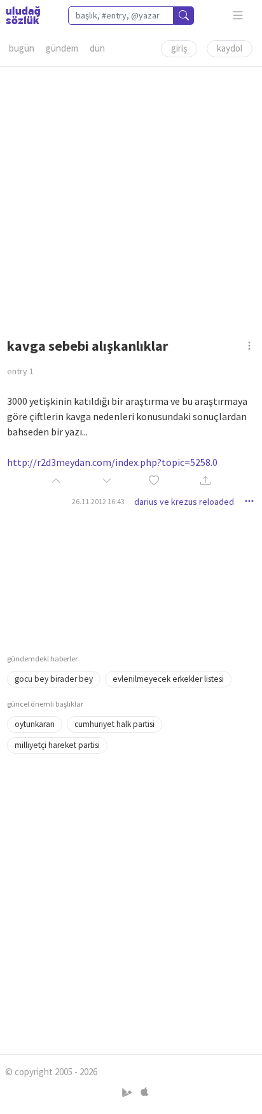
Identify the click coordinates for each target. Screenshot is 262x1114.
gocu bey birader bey (54, 678)
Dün (97, 48)
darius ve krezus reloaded (184, 501)
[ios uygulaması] (144, 1092)
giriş (179, 48)
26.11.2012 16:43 (98, 501)
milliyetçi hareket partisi (57, 745)
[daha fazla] (238, 15)
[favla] (154, 481)
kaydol (229, 48)
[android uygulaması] (128, 1092)
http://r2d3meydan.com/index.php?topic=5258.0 (112, 462)
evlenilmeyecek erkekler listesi (168, 678)
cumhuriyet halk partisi (114, 724)
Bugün (21, 48)
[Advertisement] (131, 198)
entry (20, 371)
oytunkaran (35, 724)
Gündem (62, 48)
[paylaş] (205, 482)
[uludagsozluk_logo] (23, 15)
